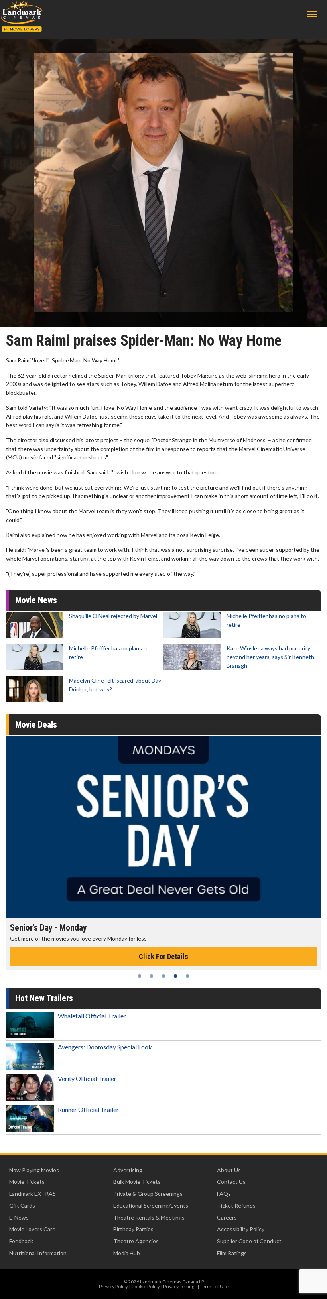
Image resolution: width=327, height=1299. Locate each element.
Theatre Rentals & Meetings (149, 1217)
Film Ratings (232, 1253)
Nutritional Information (38, 1253)
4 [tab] (175, 976)
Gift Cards (22, 1205)
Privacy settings (180, 1286)
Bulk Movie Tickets (137, 1181)
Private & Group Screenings (148, 1193)
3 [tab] (163, 976)
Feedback (21, 1241)
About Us (229, 1170)
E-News (19, 1217)
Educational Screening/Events (150, 1205)
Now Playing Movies (34, 1170)
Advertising (127, 1170)
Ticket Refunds (236, 1205)
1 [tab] (140, 976)
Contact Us (231, 1181)
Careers (227, 1217)
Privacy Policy (113, 1286)
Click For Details (163, 956)
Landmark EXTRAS (32, 1193)
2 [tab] (152, 976)
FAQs (224, 1193)
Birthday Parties (133, 1229)
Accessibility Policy (240, 1229)
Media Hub (126, 1253)
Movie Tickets (27, 1181)
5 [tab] (187, 976)
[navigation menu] (312, 14)
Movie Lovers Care (32, 1229)
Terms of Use (214, 1286)
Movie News (36, 600)
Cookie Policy (145, 1286)
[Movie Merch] (163, 827)
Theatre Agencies (136, 1241)
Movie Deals (36, 725)
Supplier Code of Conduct (249, 1241)
